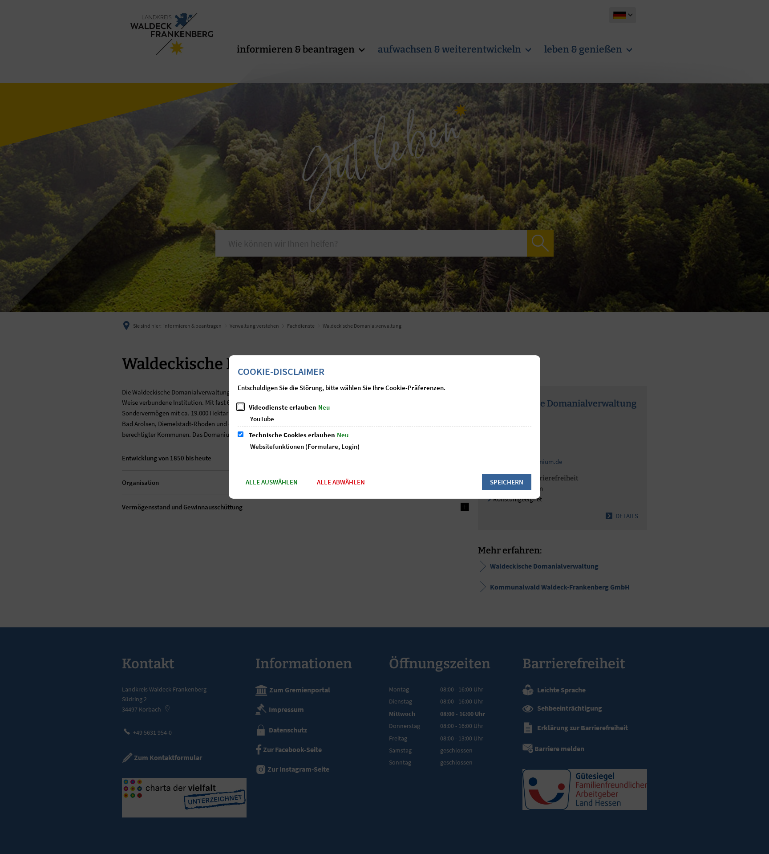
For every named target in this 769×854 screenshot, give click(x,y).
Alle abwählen (341, 482)
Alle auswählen (272, 482)
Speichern (506, 482)
